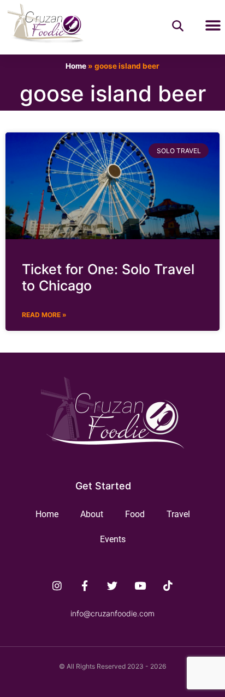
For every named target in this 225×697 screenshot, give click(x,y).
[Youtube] (140, 585)
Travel (178, 514)
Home (76, 66)
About (91, 514)
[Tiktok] (168, 585)
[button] (212, 26)
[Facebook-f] (84, 585)
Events (113, 539)
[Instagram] (57, 585)
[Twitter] (112, 585)
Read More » (44, 315)
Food (135, 514)
